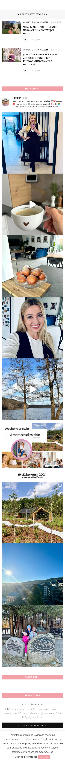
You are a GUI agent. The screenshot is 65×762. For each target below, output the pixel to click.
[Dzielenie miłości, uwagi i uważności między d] (32, 636)
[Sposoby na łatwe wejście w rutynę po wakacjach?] (32, 574)
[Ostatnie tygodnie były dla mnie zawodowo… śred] (32, 327)
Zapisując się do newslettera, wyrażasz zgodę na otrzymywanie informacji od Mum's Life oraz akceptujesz (32, 713)
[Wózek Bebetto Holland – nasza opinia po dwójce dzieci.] (11, 27)
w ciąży (26, 22)
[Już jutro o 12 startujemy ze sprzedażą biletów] (32, 451)
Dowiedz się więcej (26, 756)
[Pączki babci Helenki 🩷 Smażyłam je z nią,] (32, 266)
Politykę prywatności (32, 717)
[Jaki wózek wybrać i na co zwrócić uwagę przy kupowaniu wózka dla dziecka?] (11, 54)
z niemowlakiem (40, 22)
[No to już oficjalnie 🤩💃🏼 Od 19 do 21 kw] (32, 512)
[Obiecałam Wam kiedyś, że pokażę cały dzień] (32, 204)
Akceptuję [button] (44, 757)
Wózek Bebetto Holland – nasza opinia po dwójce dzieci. (41, 30)
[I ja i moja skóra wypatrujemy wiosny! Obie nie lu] (32, 389)
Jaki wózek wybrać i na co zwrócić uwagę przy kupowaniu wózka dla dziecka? (40, 59)
